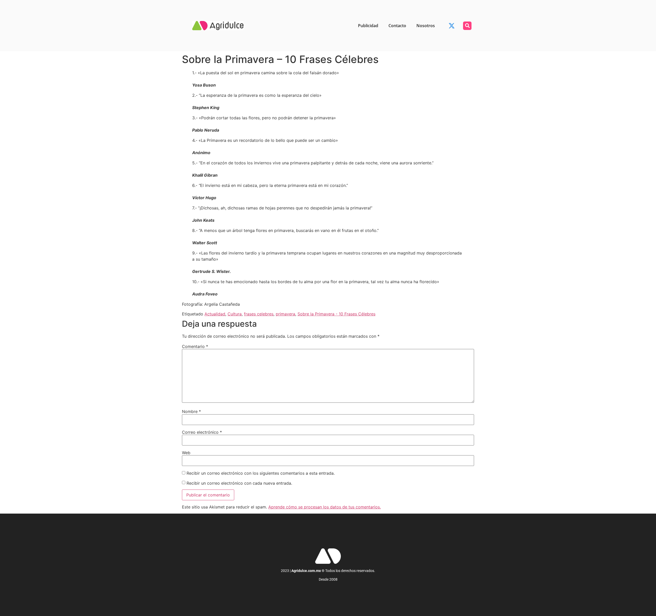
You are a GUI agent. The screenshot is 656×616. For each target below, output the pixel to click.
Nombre (191, 411)
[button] (467, 26)
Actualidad (214, 313)
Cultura (235, 313)
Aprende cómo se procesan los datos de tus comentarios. (324, 506)
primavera (285, 313)
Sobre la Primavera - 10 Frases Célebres (336, 313)
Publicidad (368, 25)
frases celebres (258, 313)
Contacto (397, 25)
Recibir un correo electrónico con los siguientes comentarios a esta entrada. (261, 473)
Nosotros (425, 25)
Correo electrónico (202, 432)
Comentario (195, 346)
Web (186, 453)
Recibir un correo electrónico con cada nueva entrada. (239, 483)
